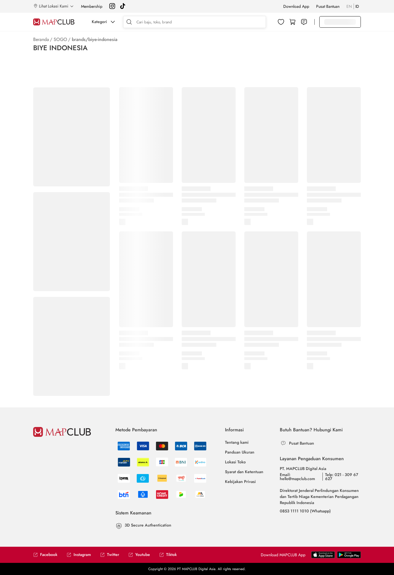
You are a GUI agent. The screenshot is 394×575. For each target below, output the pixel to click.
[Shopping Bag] (292, 22)
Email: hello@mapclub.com (297, 477)
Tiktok (171, 554)
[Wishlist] (280, 22)
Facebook (48, 554)
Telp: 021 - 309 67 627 (341, 477)
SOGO (60, 39)
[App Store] (349, 557)
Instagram (82, 554)
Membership (91, 6)
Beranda (41, 39)
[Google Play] (323, 557)
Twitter (113, 554)
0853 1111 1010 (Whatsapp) (305, 511)
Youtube (142, 554)
